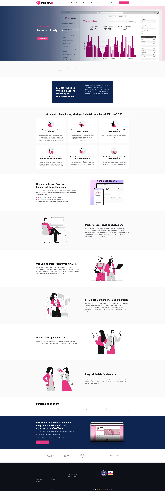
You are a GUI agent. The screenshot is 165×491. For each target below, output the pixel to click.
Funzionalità (74, 2)
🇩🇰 (107, 489)
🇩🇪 (97, 489)
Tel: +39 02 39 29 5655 (73, 474)
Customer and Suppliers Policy (66, 489)
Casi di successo (85, 2)
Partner (37, 477)
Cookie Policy (75, 489)
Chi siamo (99, 2)
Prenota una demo (124, 2)
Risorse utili (53, 477)
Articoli (52, 473)
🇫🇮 (109, 489)
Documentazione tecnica (40, 489)
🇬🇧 (93, 489)
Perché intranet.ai (65, 2)
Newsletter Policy (56, 489)
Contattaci (38, 481)
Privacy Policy (49, 489)
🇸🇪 (105, 489)
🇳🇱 (103, 489)
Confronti (53, 479)
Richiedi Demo (39, 479)
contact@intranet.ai (72, 476)
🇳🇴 (111, 489)
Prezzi (92, 2)
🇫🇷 (99, 489)
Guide (37, 475)
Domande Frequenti (55, 470)
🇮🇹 (95, 489)
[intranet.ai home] (44, 3)
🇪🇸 (101, 489)
